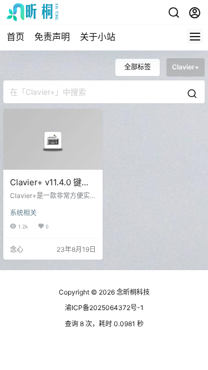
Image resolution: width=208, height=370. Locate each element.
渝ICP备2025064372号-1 (104, 307)
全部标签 (137, 67)
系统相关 (23, 213)
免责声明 (52, 36)
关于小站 (97, 36)
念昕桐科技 (132, 292)
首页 (15, 36)
